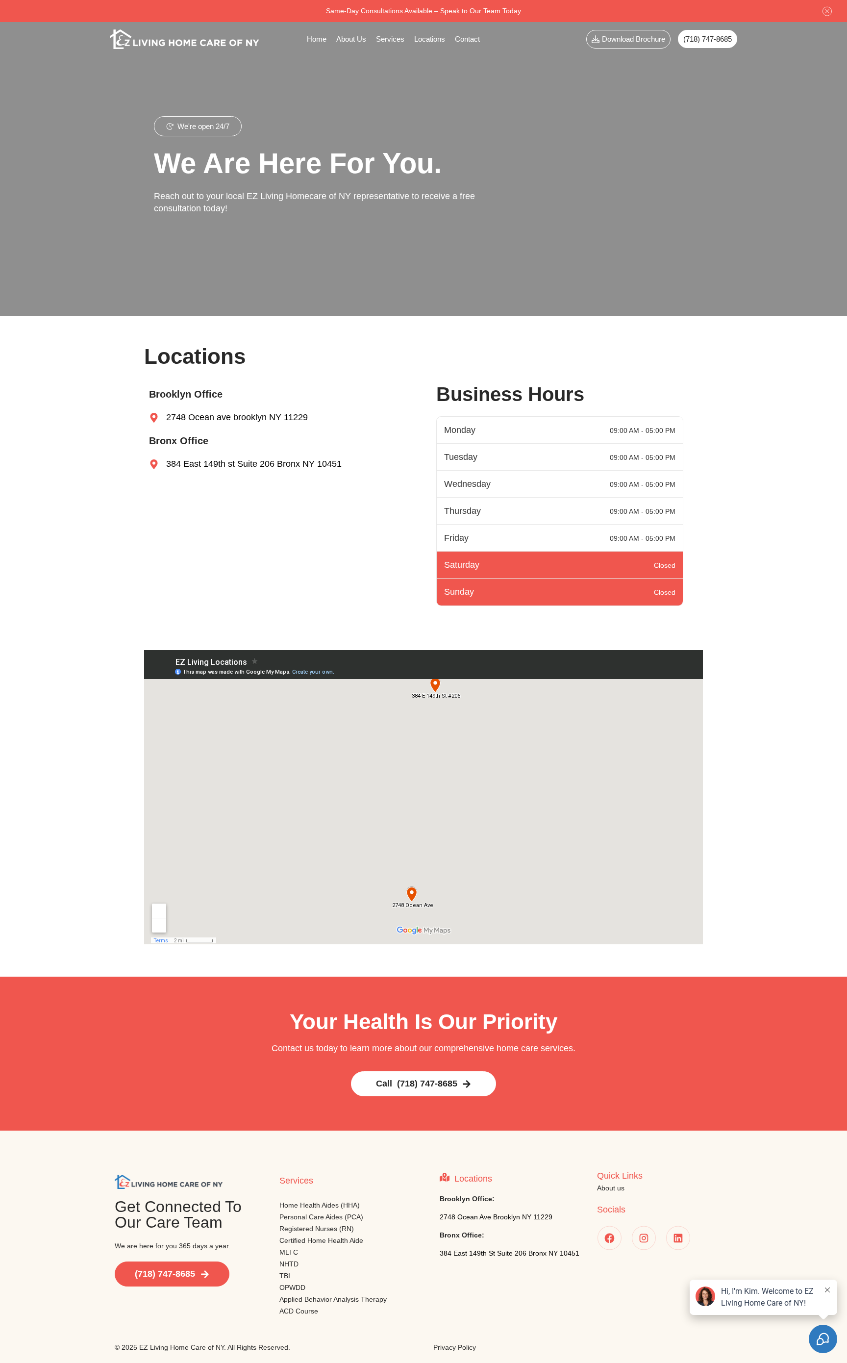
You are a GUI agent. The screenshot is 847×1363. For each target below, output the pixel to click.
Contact (467, 39)
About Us (351, 39)
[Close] (827, 11)
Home (316, 39)
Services (390, 39)
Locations (429, 39)
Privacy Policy (454, 1347)
